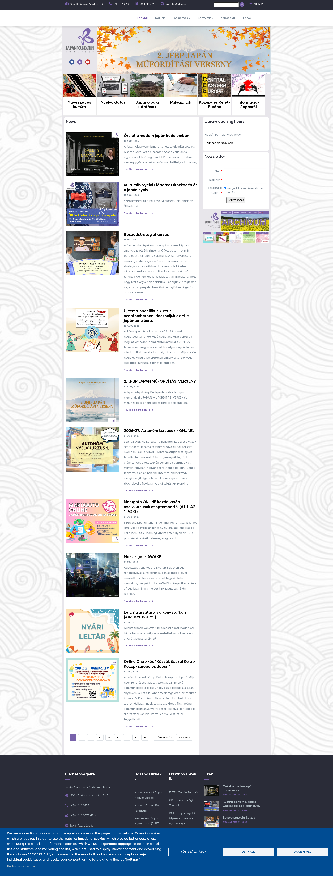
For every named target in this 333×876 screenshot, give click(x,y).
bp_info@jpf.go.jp (176, 4)
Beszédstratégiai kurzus (146, 234)
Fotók (247, 17)
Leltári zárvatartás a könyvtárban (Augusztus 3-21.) (155, 614)
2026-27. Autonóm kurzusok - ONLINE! (159, 430)
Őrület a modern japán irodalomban (156, 135)
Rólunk (160, 17)
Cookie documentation (21, 866)
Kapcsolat (228, 17)
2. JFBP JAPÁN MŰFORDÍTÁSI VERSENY (160, 381)
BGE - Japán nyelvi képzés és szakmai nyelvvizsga (182, 818)
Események (180, 17)
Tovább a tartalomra (137, 169)
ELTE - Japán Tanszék (183, 792)
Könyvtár (204, 17)
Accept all (302, 852)
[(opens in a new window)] (71, 62)
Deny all (248, 852)
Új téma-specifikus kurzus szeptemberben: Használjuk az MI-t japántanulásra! (156, 315)
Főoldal (142, 17)
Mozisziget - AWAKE (142, 556)
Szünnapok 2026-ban (219, 143)
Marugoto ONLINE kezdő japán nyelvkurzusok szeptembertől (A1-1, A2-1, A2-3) (160, 506)
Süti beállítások (193, 852)
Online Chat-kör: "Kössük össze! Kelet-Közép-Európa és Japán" (159, 664)
